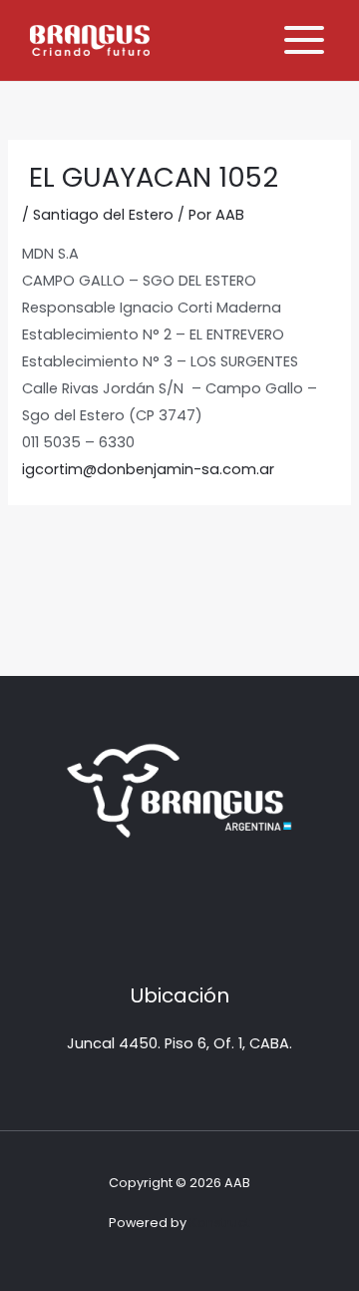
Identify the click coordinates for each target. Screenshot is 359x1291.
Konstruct (219, 1222)
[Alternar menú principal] (304, 40)
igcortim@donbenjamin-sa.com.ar (148, 469)
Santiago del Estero (103, 215)
